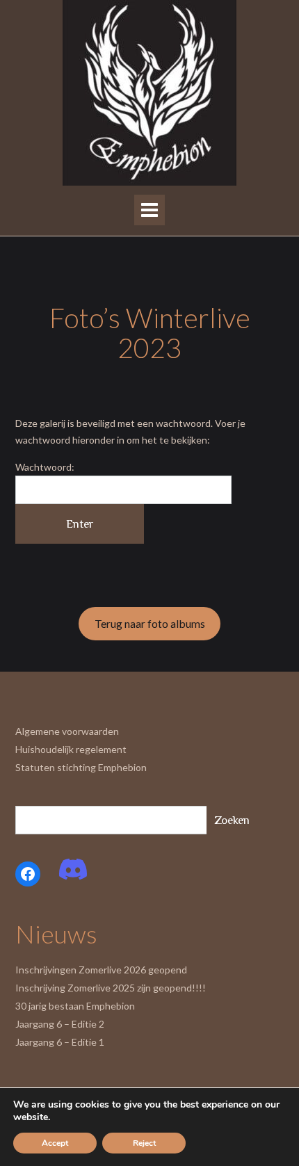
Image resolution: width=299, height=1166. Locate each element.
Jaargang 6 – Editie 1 (59, 1042)
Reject (144, 1143)
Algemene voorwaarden (67, 731)
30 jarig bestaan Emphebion (75, 1006)
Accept (55, 1143)
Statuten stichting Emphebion (81, 767)
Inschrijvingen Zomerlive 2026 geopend (101, 969)
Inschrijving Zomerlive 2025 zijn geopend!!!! (110, 988)
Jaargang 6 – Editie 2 (59, 1024)
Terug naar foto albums (150, 623)
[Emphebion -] (149, 93)
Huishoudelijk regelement (71, 749)
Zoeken (232, 820)
